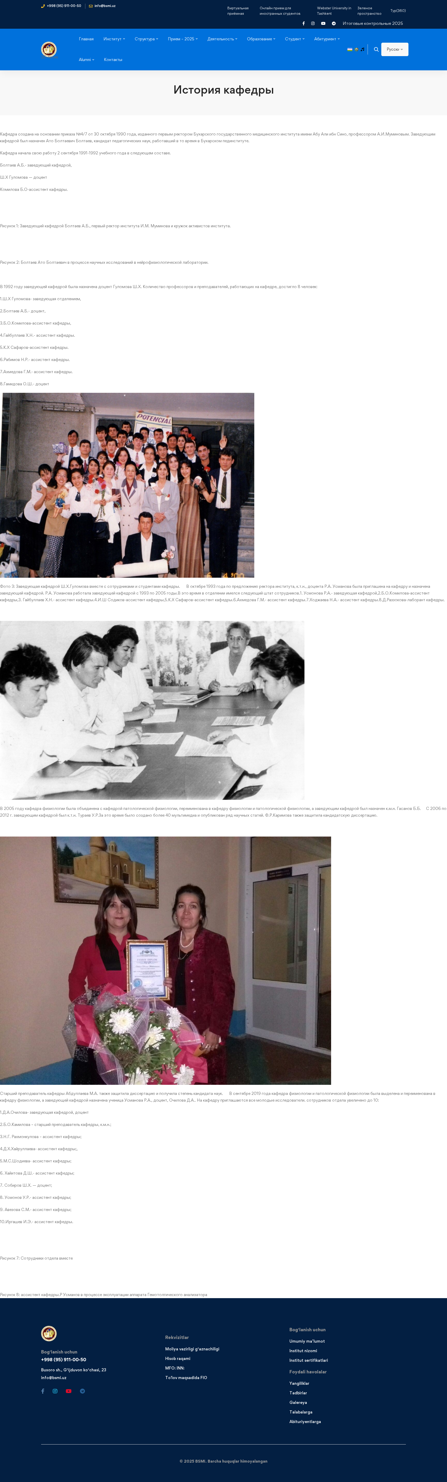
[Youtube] (68, 1391)
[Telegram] (82, 1391)
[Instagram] (55, 1391)
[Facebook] (43, 1391)
